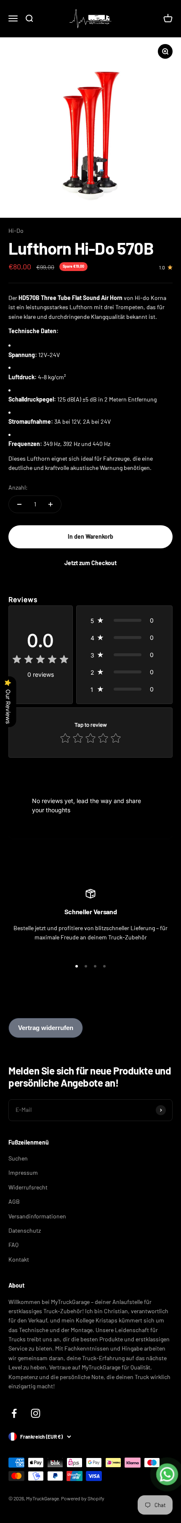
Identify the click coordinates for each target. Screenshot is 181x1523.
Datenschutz (24, 1230)
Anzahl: (18, 487)
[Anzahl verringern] (19, 504)
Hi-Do (16, 230)
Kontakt (18, 1259)
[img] (40, 661)
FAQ (13, 1244)
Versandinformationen (37, 1216)
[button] (124, 620)
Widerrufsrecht (28, 1187)
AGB (14, 1201)
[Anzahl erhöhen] (50, 504)
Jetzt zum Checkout (90, 562)
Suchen (18, 1158)
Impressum (23, 1172)
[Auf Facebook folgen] (14, 1413)
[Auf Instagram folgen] (35, 1413)
